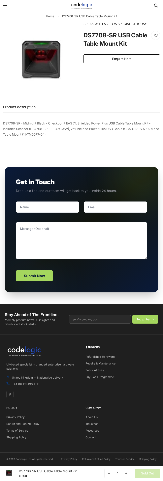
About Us (91, 417)
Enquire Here (121, 59)
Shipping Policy (16, 437)
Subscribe (142, 319)
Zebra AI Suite (94, 370)
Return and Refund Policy (22, 423)
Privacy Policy (15, 417)
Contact (90, 437)
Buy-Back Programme (99, 377)
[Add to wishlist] (155, 35)
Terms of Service (17, 430)
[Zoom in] (71, 29)
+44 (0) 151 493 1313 (26, 384)
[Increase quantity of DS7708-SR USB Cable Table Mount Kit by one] (126, 473)
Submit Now (34, 276)
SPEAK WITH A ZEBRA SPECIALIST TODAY (115, 24)
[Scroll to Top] (155, 459)
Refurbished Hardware (100, 356)
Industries (91, 423)
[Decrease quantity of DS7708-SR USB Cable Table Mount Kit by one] (109, 473)
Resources (92, 430)
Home (50, 16)
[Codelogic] (81, 5)
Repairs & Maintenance (100, 363)
